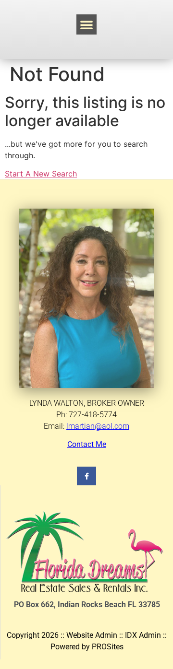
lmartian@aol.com (97, 426)
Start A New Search (41, 173)
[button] (86, 24)
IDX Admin (143, 635)
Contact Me (86, 444)
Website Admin (91, 635)
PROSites (108, 646)
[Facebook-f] (86, 476)
